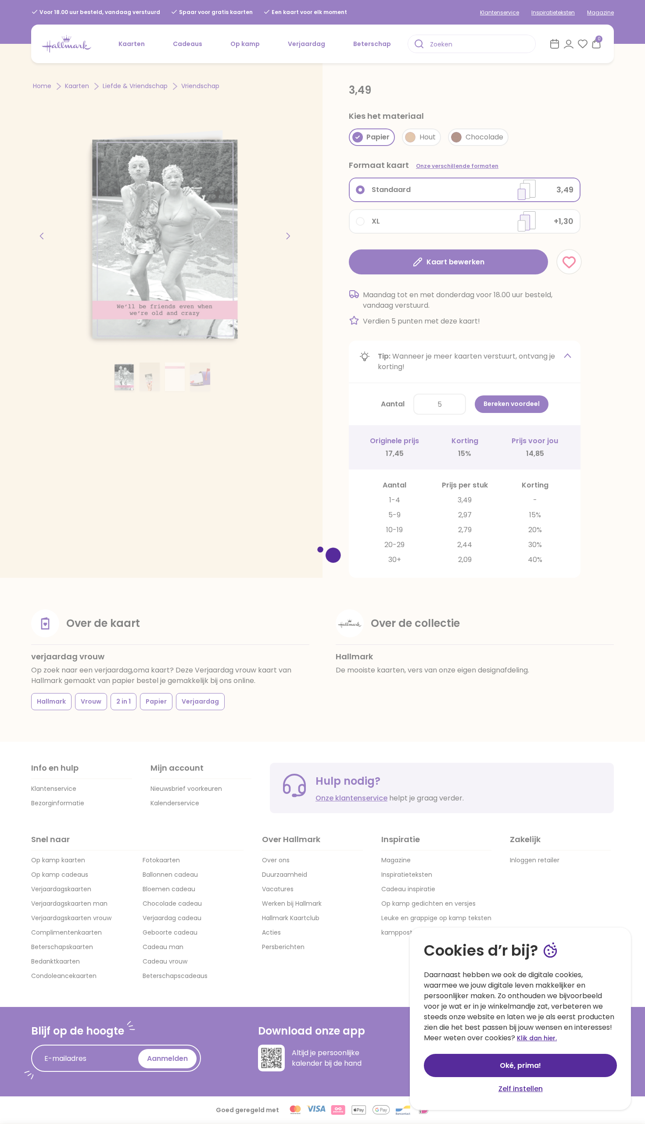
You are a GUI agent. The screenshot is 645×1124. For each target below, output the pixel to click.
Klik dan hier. (537, 1038)
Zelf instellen (520, 1088)
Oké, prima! (520, 1065)
